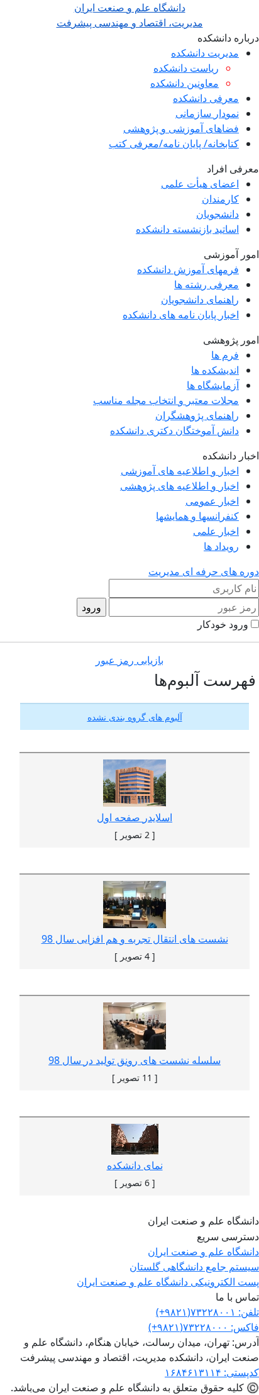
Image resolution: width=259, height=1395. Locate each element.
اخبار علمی (216, 531)
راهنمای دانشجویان (200, 299)
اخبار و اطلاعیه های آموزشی (180, 471)
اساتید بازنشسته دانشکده (187, 229)
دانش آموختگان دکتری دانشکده (174, 430)
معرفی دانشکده (206, 98)
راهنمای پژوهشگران (197, 415)
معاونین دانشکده (184, 83)
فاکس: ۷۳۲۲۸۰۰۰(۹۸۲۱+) (203, 1327)
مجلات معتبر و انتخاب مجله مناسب (166, 400)
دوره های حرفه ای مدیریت (203, 571)
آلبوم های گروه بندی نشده (134, 717)
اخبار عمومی (212, 501)
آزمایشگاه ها (213, 385)
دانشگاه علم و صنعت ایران (203, 1251)
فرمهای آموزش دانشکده (188, 269)
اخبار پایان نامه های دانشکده (181, 315)
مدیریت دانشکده (205, 53)
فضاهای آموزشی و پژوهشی (181, 128)
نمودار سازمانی (207, 113)
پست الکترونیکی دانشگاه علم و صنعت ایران (168, 1282)
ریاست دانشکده (186, 68)
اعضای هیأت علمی (200, 184)
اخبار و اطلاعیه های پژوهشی (179, 486)
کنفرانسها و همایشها (197, 516)
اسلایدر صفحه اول (134, 817)
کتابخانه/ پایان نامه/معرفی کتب (174, 143)
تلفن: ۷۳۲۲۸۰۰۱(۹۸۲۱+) (207, 1312)
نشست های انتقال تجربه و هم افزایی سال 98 (134, 939)
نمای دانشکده (135, 1165)
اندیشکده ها (215, 370)
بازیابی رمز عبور (129, 660)
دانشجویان (217, 214)
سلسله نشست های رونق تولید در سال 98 (134, 1060)
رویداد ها (221, 546)
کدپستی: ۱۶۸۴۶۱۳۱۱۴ (212, 1372)
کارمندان (220, 199)
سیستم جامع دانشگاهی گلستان (194, 1267)
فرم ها (225, 355)
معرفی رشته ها (206, 284)
